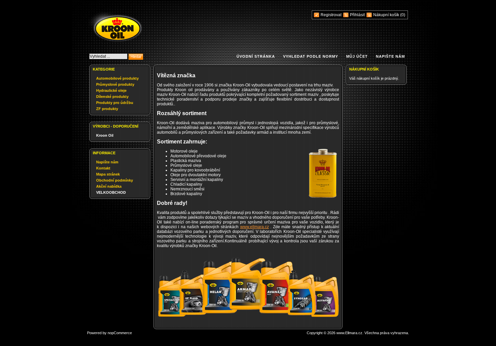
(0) (402, 14)
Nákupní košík (386, 14)
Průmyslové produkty (115, 84)
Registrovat (331, 14)
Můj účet (357, 56)
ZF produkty (107, 109)
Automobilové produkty (117, 78)
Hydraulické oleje (111, 90)
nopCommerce (120, 333)
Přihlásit (357, 14)
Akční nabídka (108, 186)
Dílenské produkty (112, 97)
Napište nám (390, 56)
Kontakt (103, 168)
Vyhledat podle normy (310, 56)
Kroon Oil (104, 135)
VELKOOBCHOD (111, 192)
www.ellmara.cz (254, 226)
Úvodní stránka (256, 56)
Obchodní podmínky (114, 180)
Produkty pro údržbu (114, 103)
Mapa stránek (108, 174)
